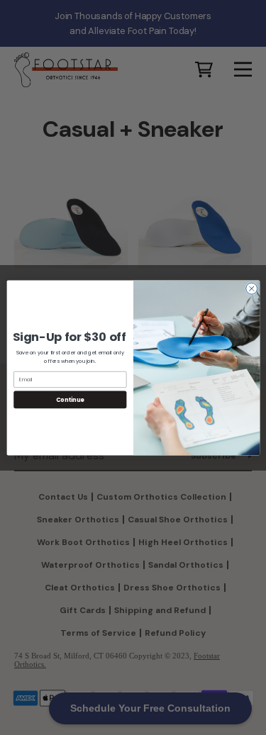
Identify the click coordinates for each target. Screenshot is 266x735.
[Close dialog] (251, 288)
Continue (69, 399)
